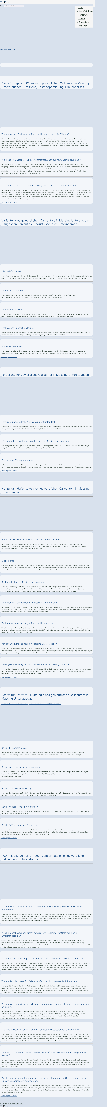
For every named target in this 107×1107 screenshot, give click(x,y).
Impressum (3, 1104)
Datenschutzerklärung (16, 1104)
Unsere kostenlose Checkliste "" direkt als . (31, 704)
